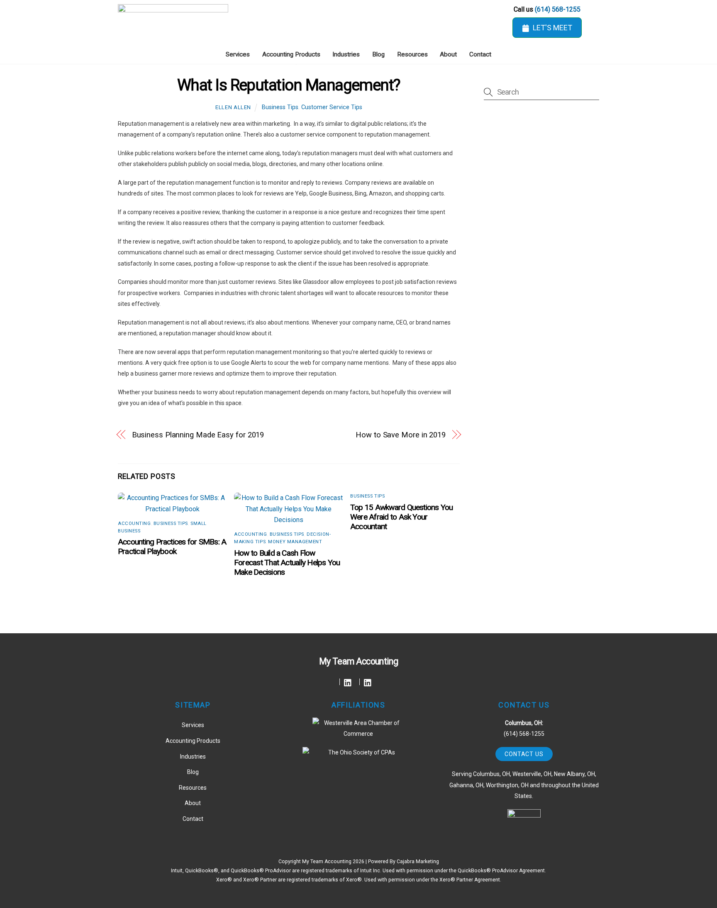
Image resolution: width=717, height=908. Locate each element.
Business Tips (280, 107)
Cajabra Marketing (418, 861)
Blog (378, 54)
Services (238, 54)
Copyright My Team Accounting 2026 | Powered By (337, 861)
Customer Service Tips (331, 107)
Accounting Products (291, 54)
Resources (412, 54)
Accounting (134, 523)
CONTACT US (524, 754)
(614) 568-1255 (557, 9)
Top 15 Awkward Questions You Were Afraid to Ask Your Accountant (401, 517)
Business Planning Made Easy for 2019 (198, 434)
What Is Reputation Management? (288, 85)
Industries (346, 54)
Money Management (295, 541)
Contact (480, 54)
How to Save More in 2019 (401, 434)
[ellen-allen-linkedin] (367, 682)
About (448, 54)
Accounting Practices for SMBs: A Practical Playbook (172, 546)
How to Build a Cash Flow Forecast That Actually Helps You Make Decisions (287, 562)
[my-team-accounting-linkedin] (347, 682)
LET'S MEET (552, 27)
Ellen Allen (233, 107)
